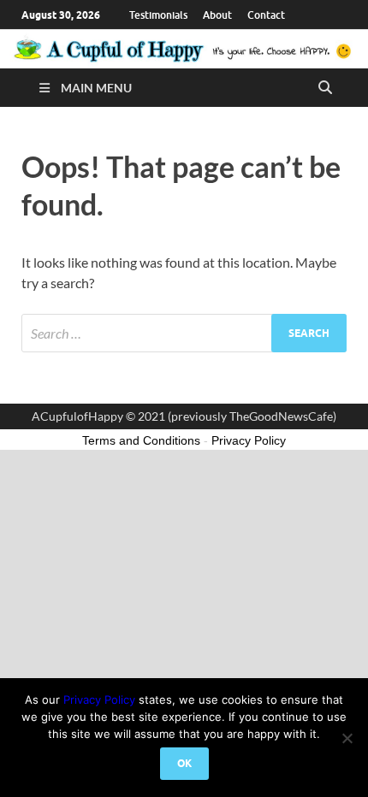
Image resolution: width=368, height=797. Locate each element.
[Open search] (325, 88)
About (217, 15)
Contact (266, 15)
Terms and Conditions (141, 440)
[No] (346, 738)
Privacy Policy (99, 699)
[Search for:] (184, 333)
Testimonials (158, 15)
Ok (184, 763)
